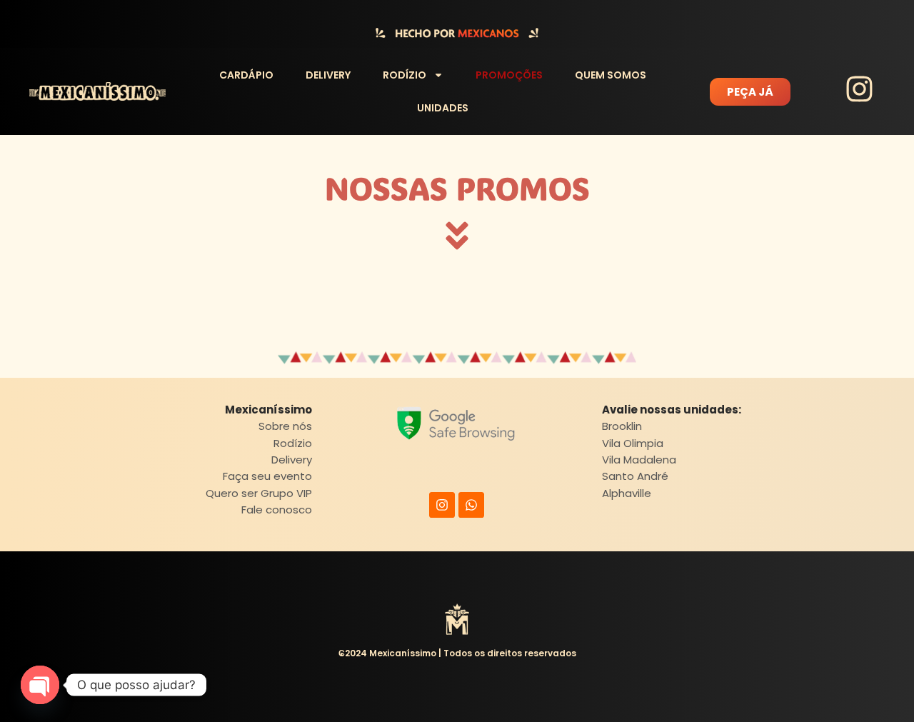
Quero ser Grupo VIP (259, 493)
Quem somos (610, 75)
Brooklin (622, 425)
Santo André (635, 475)
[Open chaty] (40, 685)
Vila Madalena (639, 459)
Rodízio (404, 75)
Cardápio (246, 75)
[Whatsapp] (471, 505)
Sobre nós (285, 425)
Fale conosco (276, 509)
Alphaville (626, 493)
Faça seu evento (267, 475)
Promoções (509, 75)
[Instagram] (442, 505)
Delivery (328, 75)
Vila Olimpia (632, 443)
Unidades (442, 108)
